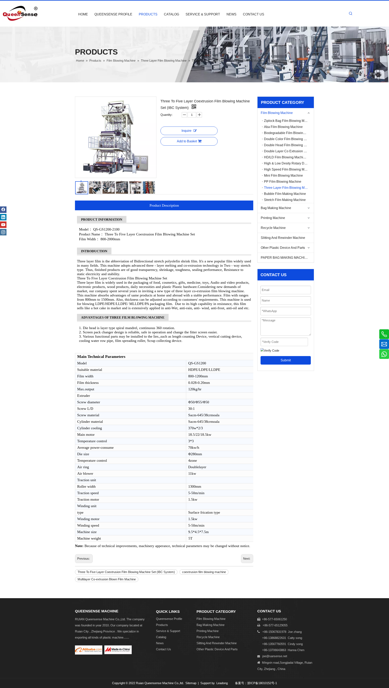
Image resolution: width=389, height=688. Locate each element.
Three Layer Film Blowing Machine (289, 187)
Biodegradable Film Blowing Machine (289, 133)
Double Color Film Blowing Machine (289, 139)
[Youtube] (3, 224)
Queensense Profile (169, 618)
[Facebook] (3, 209)
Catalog (161, 637)
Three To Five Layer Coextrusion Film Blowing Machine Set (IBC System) (126, 572)
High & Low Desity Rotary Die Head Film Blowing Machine (289, 163)
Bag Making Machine (276, 208)
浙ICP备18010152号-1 (262, 683)
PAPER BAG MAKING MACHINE (285, 257)
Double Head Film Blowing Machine (289, 145)
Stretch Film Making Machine (285, 200)
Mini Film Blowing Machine (283, 175)
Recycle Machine (273, 228)
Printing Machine (273, 218)
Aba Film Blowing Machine (283, 127)
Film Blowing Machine (277, 113)
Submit (286, 360)
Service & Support (168, 631)
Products (162, 625)
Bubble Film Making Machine (285, 193)
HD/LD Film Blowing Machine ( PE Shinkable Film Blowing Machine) (289, 157)
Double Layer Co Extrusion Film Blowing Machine (289, 151)
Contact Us (163, 649)
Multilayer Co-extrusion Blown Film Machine (107, 579)
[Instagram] (3, 232)
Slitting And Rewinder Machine (283, 237)
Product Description (164, 205)
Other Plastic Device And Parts (283, 247)
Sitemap (190, 683)
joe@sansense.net (274, 656)
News (160, 643)
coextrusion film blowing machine (204, 572)
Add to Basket (187, 141)
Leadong (222, 683)
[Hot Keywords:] (350, 13)
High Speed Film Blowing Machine (289, 169)
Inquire (186, 130)
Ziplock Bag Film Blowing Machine (289, 120)
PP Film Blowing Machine (282, 181)
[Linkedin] (3, 217)
